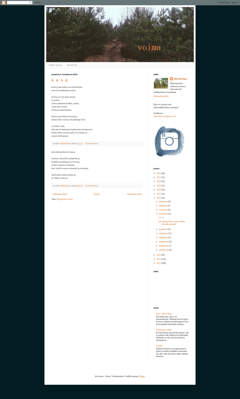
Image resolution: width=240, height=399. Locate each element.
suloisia (159, 345)
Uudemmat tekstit (59, 194)
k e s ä (59, 80)
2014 (159, 259)
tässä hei (72, 65)
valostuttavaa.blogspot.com (164, 116)
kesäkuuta (163, 229)
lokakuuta (163, 205)
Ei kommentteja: (92, 143)
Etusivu (97, 194)
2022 (159, 173)
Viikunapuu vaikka (164, 329)
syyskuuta (163, 209)
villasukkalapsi (180, 79)
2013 (159, 263)
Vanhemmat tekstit (134, 194)
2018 (159, 189)
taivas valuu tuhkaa (164, 313)
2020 (159, 181)
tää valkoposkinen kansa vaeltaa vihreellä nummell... (172, 222)
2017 (159, 194)
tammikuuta (164, 250)
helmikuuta (164, 246)
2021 (159, 177)
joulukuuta (163, 201)
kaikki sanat (55, 65)
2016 (159, 198)
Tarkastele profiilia (161, 96)
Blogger (141, 376)
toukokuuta (164, 233)
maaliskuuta (164, 241)
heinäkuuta (163, 214)
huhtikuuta (163, 237)
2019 (159, 185)
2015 (159, 255)
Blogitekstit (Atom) (65, 199)
